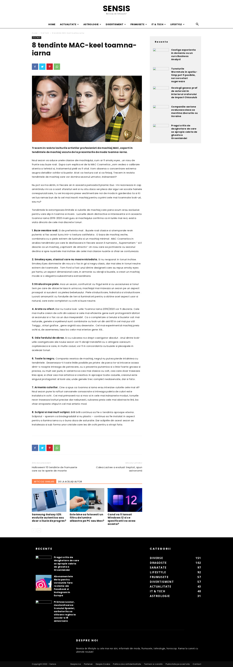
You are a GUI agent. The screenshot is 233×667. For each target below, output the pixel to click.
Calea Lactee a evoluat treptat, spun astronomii (119, 469)
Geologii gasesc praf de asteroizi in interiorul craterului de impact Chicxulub (184, 92)
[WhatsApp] (57, 66)
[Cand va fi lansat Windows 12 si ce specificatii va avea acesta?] (125, 500)
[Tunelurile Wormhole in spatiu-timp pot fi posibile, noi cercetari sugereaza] (161, 75)
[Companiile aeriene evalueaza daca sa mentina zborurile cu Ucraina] (161, 113)
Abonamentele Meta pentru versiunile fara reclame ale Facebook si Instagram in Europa (63, 586)
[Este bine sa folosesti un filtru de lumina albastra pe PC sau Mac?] (87, 500)
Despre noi (75, 664)
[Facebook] (35, 66)
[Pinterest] (49, 66)
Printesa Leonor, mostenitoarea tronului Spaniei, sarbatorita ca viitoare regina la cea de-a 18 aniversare (65, 611)
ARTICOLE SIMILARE (44, 481)
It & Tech (157, 24)
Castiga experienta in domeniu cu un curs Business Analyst (183, 54)
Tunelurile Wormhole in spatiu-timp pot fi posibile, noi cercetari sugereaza (184, 75)
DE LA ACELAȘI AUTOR (70, 481)
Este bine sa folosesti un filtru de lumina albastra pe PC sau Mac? (87, 518)
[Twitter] (42, 66)
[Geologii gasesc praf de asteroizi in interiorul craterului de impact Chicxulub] (161, 94)
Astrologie (91, 24)
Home (51, 24)
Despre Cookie (103, 664)
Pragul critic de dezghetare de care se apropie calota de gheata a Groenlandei (184, 132)
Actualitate (68, 24)
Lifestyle (176, 24)
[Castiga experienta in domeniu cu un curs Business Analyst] (161, 56)
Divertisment (114, 24)
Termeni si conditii (153, 664)
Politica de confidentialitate (127, 664)
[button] (197, 24)
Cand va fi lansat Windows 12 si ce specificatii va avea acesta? (121, 519)
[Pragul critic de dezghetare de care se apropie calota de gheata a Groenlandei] (161, 132)
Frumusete (137, 24)
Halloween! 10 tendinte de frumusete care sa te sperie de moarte (54, 469)
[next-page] (39, 530)
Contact (197, 664)
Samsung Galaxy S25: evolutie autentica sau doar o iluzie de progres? (49, 518)
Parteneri (88, 664)
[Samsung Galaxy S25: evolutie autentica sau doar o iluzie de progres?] (49, 500)
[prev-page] (34, 530)
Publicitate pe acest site (178, 664)
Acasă (35, 33)
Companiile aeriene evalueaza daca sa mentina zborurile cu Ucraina (184, 111)
